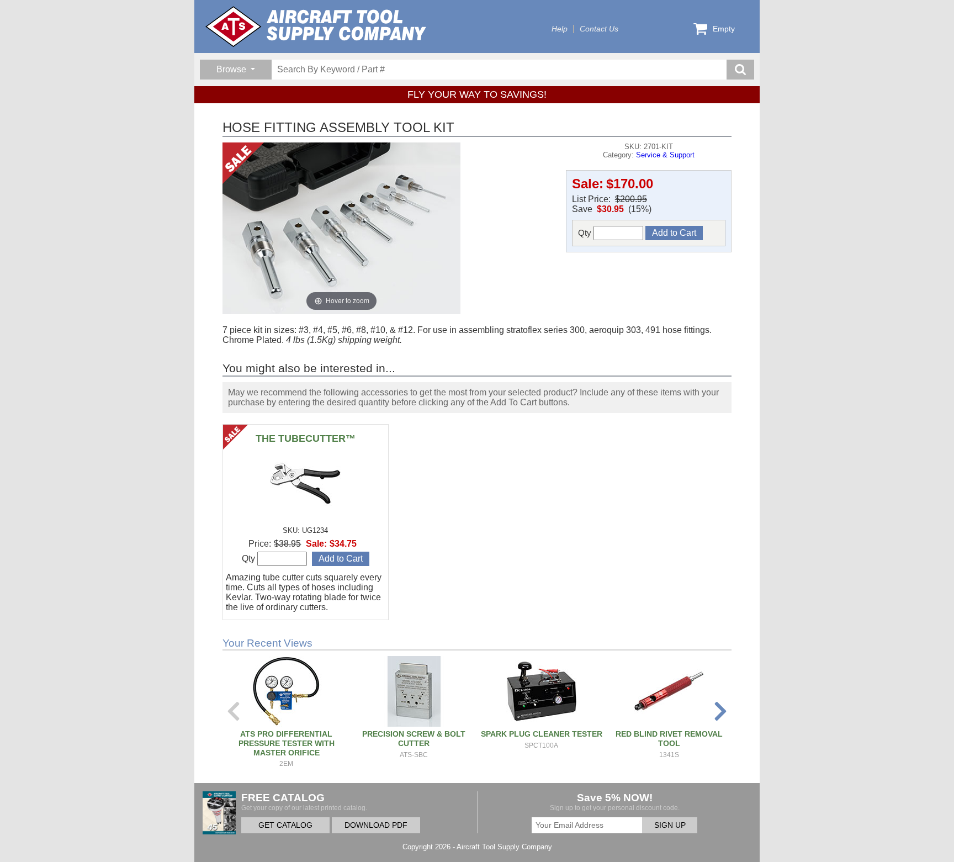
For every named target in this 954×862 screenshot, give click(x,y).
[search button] (740, 70)
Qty (585, 232)
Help (560, 29)
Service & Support (665, 155)
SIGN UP (670, 825)
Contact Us (599, 29)
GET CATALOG (285, 825)
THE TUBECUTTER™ (306, 438)
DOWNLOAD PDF (375, 825)
